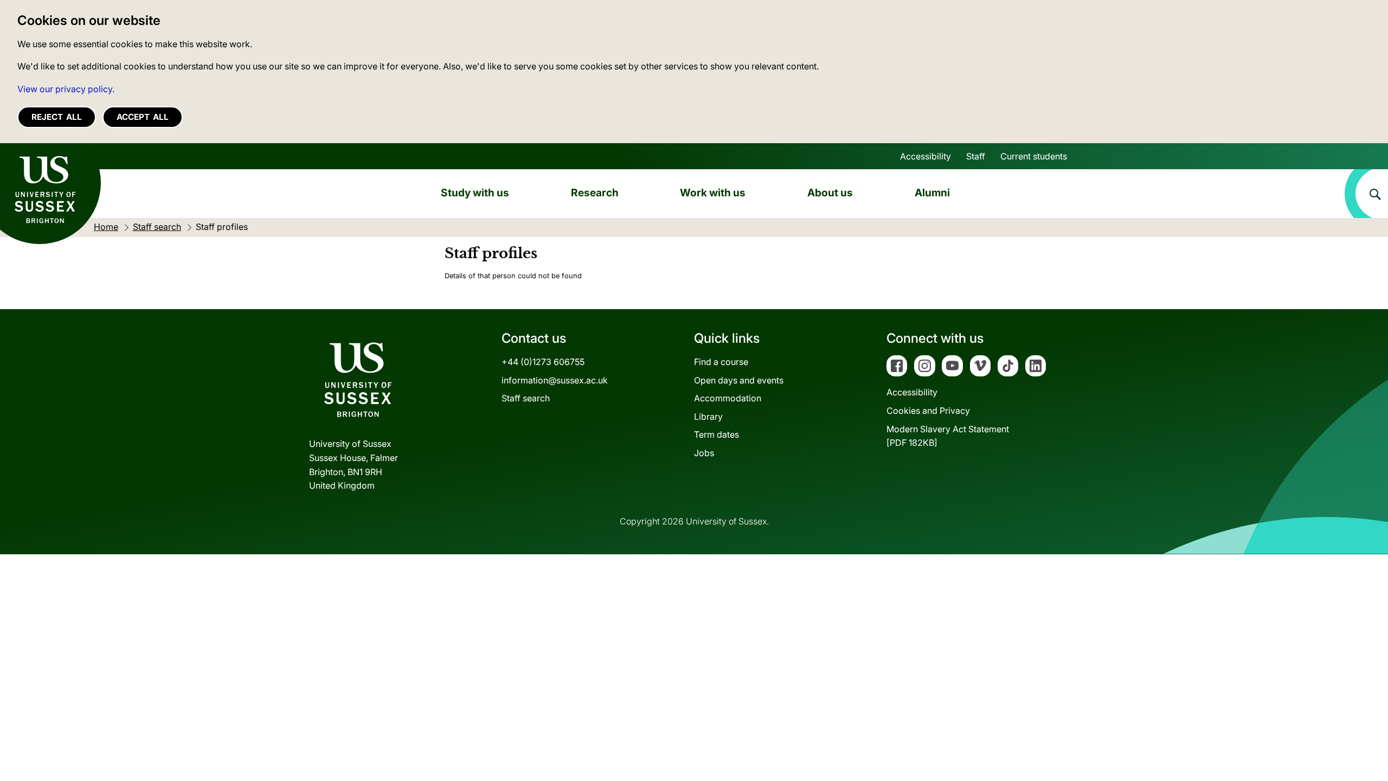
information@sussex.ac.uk (555, 380)
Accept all (143, 117)
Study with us (475, 192)
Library (708, 416)
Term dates (716, 434)
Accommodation (727, 398)
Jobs (704, 452)
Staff (975, 156)
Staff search (526, 398)
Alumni (932, 192)
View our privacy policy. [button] (65, 89)
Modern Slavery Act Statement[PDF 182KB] (947, 436)
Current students (1033, 156)
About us (830, 192)
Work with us (713, 192)
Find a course (721, 361)
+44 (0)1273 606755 (543, 361)
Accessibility (925, 156)
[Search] (1366, 193)
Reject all (56, 117)
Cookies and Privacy (928, 410)
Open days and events (738, 380)
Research (595, 192)
